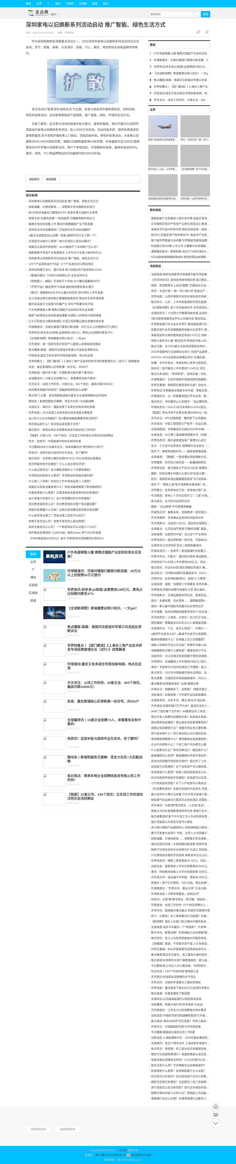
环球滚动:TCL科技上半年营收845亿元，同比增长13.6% (185, 561)
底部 (215, 1123)
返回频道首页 (67, 1129)
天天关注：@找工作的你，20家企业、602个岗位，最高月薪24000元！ (72, 384)
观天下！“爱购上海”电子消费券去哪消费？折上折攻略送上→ (188, 484)
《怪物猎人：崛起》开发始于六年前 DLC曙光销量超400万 (64, 281)
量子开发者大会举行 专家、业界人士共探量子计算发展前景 (187, 833)
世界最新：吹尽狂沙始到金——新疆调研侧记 (178, 462)
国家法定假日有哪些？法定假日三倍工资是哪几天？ (183, 1081)
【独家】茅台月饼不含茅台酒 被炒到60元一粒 (179, 412)
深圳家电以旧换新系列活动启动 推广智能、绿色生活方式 (63, 201)
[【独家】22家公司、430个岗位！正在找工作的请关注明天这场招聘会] (54, 798)
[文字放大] (198, 32)
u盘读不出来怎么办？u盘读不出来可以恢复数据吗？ (183, 633)
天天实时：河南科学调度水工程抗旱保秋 (176, 982)
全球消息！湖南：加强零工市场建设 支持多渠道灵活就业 (186, 584)
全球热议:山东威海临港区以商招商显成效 (176, 998)
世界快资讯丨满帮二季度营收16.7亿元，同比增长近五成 (185, 860)
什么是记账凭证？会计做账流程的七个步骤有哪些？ (60, 469)
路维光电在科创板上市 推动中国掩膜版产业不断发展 (61, 223)
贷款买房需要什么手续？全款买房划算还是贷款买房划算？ (64, 509)
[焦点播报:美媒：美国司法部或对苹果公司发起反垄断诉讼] (54, 631)
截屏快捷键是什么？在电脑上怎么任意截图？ (178, 639)
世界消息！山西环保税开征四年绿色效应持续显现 (181, 296)
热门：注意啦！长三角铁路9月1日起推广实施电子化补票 (185, 915)
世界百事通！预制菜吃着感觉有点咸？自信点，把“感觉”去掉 (188, 384)
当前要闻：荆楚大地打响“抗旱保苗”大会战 (177, 1004)
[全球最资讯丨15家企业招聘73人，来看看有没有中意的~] (54, 724)
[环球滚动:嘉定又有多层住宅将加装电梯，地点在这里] (54, 668)
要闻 (28, 3)
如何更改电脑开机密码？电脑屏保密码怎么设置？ (59, 389)
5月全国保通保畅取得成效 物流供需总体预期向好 (181, 257)
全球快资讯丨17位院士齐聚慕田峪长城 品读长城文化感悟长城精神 (191, 313)
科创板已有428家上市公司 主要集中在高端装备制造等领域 (187, 245)
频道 (95, 3)
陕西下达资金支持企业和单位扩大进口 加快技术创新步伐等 (187, 849)
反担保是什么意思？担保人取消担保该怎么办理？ (181, 772)
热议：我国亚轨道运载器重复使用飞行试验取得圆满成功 (185, 478)
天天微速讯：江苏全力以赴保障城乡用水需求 (178, 1010)
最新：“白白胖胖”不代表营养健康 (171, 506)
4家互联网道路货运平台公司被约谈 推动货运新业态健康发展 (188, 318)
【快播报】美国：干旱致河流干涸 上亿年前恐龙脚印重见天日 (188, 943)
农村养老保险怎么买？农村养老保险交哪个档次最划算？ (63, 504)
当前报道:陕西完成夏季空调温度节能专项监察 (179, 274)
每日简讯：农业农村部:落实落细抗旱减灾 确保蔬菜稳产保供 (187, 567)
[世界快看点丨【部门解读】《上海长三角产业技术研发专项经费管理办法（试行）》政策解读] (54, 649)
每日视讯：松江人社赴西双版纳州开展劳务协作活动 (183, 938)
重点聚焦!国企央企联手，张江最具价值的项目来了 (182, 954)
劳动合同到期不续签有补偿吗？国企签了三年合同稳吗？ (185, 761)
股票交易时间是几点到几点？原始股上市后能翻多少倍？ (185, 1092)
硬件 (53, 14)
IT (48, 3)
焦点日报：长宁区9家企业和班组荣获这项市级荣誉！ (183, 346)
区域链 (83, 3)
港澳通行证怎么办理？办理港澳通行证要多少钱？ (181, 1098)
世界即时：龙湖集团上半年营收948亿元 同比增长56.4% (185, 661)
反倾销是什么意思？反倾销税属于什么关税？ (178, 1070)
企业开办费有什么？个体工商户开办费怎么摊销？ (181, 744)
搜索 (205, 14)
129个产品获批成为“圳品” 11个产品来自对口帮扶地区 (61, 264)
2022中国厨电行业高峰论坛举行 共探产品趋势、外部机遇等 (187, 351)
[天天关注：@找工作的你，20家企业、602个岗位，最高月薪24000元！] (54, 687)
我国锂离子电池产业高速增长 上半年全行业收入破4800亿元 (65, 252)
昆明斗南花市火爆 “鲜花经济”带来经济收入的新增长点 (184, 340)
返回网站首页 (38, 1129)
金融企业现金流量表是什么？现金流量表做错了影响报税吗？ (66, 486)
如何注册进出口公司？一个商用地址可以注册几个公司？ (63, 526)
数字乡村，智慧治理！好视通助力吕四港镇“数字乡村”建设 (186, 932)
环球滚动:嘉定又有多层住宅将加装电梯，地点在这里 (61, 355)
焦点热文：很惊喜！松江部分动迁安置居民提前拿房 (183, 1048)
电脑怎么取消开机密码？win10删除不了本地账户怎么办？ (64, 246)
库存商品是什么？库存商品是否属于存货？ (55, 424)
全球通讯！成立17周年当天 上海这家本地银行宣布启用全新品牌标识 (193, 1043)
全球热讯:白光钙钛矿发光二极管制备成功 (176, 545)
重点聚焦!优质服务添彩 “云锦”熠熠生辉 (175, 683)
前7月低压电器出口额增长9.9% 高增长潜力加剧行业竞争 (63, 212)
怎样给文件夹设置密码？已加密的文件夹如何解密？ (60, 229)
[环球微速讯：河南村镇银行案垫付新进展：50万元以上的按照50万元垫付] (54, 575)
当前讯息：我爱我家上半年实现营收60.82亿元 (179, 866)
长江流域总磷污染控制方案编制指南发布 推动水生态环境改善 (66, 298)
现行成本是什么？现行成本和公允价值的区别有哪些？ (184, 733)
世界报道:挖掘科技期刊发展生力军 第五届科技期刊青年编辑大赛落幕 (193, 589)
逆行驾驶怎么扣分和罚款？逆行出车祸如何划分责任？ (184, 1087)
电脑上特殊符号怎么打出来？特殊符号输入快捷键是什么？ (187, 644)
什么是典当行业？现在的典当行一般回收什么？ (180, 750)
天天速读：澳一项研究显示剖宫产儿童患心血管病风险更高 (64, 344)
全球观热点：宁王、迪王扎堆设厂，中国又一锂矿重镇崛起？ (188, 628)
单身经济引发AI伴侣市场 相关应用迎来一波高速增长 (183, 229)
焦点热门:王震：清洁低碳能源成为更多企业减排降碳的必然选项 (68, 395)
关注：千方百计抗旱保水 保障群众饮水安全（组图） (183, 445)
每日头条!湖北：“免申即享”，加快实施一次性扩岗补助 (184, 373)
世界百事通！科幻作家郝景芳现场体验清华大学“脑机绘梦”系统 (189, 949)
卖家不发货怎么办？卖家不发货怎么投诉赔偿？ (58, 521)
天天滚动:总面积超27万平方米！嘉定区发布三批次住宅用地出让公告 (193, 705)
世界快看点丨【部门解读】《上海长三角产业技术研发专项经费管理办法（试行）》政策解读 (84, 361)
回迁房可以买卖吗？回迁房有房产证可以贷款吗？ (181, 1076)
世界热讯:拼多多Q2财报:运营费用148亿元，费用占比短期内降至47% (71, 332)
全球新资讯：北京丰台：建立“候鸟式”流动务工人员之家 (185, 700)
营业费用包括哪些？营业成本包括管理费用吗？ (180, 722)
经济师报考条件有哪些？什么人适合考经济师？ (58, 464)
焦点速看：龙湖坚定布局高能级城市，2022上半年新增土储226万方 (192, 678)
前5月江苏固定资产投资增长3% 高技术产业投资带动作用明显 (188, 234)
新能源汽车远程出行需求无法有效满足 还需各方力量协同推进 (188, 799)
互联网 (70, 3)
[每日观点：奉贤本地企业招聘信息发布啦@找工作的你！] (54, 780)
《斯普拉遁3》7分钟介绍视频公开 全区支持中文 (58, 275)
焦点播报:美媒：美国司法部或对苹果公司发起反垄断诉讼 (63, 349)
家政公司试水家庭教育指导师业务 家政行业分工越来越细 (186, 810)
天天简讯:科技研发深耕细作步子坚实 (173, 976)
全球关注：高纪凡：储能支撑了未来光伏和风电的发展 (62, 406)
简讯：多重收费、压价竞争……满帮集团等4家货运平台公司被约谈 (192, 600)
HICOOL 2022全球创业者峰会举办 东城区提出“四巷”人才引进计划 (191, 357)
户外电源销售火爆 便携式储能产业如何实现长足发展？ (62, 309)
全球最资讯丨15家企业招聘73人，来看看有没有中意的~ (63, 378)
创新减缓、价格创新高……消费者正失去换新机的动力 (62, 206)
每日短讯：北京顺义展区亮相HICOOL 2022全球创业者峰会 (65, 458)
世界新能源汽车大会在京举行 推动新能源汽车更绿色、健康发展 (190, 324)
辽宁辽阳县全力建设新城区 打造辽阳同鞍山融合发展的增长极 (66, 321)
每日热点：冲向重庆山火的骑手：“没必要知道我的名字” (185, 401)
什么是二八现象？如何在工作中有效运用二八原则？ (60, 481)
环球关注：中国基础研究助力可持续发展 (176, 1026)
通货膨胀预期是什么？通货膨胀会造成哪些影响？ (181, 738)
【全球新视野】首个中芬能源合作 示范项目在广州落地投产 (187, 307)
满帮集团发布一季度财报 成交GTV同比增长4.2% (181, 251)
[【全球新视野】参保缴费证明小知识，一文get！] (54, 612)
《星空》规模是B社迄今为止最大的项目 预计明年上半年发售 (66, 292)
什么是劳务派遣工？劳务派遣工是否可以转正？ (58, 515)
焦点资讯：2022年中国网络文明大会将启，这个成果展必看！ (188, 672)
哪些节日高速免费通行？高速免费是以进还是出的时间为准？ (188, 1054)
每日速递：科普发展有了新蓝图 (170, 993)
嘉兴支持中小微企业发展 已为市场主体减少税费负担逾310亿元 (189, 794)
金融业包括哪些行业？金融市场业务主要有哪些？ (181, 727)
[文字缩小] (207, 32)
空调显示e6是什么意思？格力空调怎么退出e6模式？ (61, 241)
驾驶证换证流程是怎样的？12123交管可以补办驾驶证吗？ (186, 1059)
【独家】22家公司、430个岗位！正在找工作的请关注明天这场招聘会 (71, 435)
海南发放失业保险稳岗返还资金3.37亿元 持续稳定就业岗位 (187, 335)
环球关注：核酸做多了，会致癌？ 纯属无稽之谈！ (182, 689)
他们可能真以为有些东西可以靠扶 (171, 821)
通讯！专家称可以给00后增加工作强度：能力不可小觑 (184, 667)
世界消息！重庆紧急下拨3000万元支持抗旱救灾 (180, 987)
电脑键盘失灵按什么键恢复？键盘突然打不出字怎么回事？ (187, 650)
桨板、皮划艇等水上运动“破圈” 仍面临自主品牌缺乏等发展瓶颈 (189, 285)
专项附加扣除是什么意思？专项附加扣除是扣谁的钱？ (62, 475)
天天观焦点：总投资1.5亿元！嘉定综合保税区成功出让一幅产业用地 (193, 523)
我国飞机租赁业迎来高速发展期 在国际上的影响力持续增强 (65, 315)
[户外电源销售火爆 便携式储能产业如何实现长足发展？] (54, 556)
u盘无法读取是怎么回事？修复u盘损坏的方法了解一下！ (63, 235)
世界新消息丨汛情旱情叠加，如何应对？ (176, 893)
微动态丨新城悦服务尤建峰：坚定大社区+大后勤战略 (61, 401)
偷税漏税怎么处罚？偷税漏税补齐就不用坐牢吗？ (181, 755)
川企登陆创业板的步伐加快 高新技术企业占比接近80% (184, 855)
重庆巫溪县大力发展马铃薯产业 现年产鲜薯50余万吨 (61, 304)
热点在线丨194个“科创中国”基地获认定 (175, 971)
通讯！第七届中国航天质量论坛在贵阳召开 (177, 606)
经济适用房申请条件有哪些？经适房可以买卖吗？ (181, 777)
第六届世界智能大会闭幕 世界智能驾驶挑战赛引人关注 (184, 240)
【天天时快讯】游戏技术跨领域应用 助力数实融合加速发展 (187, 279)
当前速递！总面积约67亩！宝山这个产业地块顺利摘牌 (184, 534)
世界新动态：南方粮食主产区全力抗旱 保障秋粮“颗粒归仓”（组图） (191, 467)
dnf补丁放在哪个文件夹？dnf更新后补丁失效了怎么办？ (185, 711)
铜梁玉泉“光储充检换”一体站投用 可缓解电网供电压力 (62, 218)
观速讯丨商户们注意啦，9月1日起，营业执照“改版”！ (184, 882)
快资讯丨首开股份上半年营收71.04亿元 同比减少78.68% (185, 368)
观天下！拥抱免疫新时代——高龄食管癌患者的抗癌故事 (185, 451)
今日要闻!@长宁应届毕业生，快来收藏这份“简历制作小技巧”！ (67, 446)
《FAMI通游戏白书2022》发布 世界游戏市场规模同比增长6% (66, 538)
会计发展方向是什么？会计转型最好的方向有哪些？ (60, 498)
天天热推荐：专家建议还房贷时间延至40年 (177, 517)
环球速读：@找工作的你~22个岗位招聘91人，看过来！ (185, 904)
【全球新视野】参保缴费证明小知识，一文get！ (58, 338)
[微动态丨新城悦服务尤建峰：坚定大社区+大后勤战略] (54, 761)
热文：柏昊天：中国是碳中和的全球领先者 (55, 441)
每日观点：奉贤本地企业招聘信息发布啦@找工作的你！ (63, 429)
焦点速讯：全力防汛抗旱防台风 (170, 501)
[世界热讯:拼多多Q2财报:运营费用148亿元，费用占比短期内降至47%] (54, 594)
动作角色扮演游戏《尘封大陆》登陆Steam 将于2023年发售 (65, 532)
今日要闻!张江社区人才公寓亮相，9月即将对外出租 (182, 965)
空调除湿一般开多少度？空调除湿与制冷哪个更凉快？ (62, 372)
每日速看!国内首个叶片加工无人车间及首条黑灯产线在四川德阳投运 (193, 816)
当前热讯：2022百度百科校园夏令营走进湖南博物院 (183, 656)
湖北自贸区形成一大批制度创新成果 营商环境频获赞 (183, 844)
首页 (215, 1106)
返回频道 (51, 179)
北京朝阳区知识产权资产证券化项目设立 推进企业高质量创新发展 (191, 223)
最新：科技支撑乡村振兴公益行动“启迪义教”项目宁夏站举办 (188, 473)
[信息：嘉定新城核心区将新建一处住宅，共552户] (54, 705)
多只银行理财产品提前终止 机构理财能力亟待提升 (182, 827)
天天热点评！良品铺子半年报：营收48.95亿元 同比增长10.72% (189, 877)
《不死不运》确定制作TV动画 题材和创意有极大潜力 (61, 286)
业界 (39, 3)
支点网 (123, 1150)
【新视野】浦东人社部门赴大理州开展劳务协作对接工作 (185, 921)
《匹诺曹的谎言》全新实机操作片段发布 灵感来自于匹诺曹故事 (190, 788)
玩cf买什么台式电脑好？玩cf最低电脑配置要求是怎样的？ (64, 418)
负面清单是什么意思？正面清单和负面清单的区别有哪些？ (64, 492)
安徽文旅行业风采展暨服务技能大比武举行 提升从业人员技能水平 (191, 329)
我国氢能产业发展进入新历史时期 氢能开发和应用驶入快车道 (188, 218)
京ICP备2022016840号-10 (110, 1154)
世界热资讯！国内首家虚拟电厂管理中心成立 (178, 440)
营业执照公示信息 (141, 1154)
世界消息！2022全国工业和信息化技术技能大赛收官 (61, 412)
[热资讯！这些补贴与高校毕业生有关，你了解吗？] (54, 743)
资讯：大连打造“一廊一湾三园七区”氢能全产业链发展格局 (186, 290)
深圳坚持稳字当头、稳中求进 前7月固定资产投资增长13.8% (65, 269)
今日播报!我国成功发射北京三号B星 (173, 1032)
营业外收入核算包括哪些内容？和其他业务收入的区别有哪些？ (189, 716)
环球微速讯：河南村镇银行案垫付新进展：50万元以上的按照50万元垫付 (73, 326)
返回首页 (34, 179)
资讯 (105, 3)
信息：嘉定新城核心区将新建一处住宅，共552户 (58, 366)
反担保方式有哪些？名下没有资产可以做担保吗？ (181, 766)
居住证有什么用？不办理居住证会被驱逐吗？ (178, 1065)
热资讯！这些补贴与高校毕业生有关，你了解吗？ (59, 452)
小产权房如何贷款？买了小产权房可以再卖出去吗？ (183, 783)
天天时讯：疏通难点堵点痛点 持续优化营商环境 (180, 910)
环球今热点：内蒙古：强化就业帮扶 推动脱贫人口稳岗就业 (187, 556)
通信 (57, 3)
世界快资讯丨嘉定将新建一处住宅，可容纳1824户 (181, 539)
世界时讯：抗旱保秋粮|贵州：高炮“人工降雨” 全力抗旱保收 (187, 578)
